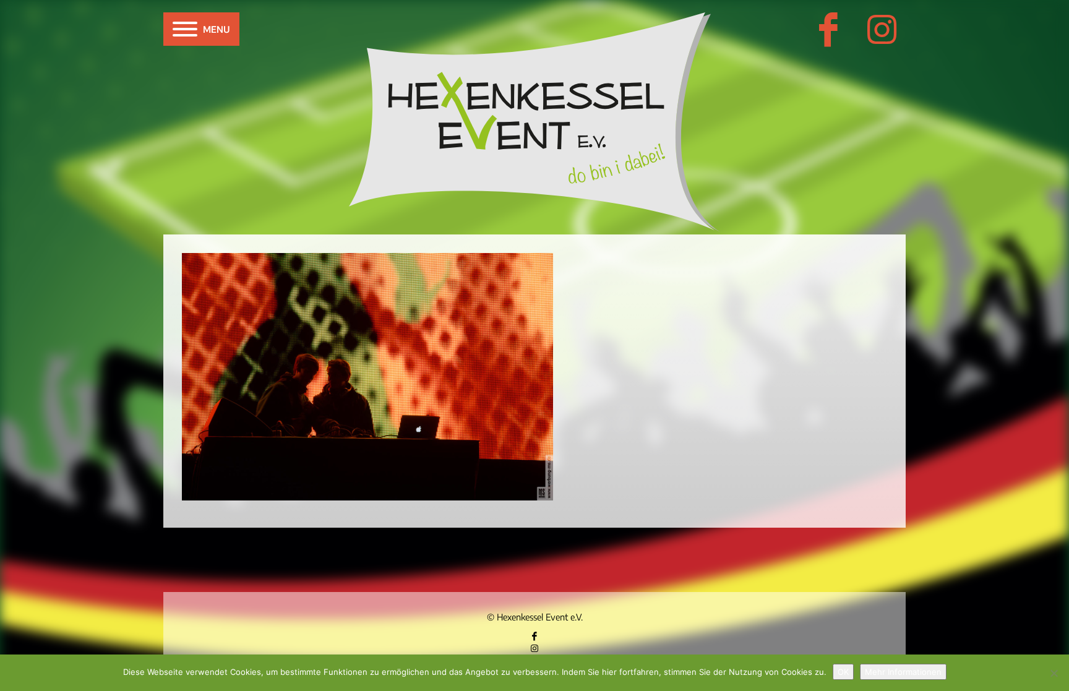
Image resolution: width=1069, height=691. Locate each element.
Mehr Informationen (903, 672)
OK (843, 672)
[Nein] (1053, 673)
